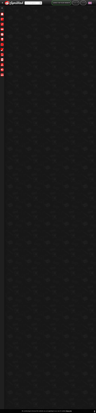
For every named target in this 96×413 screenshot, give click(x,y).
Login (83, 3)
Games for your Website (61, 3)
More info (69, 411)
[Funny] (2, 70)
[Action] (2, 19)
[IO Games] (2, 75)
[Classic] (2, 14)
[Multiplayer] (2, 65)
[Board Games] (2, 54)
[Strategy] (2, 39)
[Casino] (2, 60)
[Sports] (2, 34)
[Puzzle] (2, 44)
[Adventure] (2, 24)
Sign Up (75, 3)
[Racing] (2, 29)
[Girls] (2, 49)
